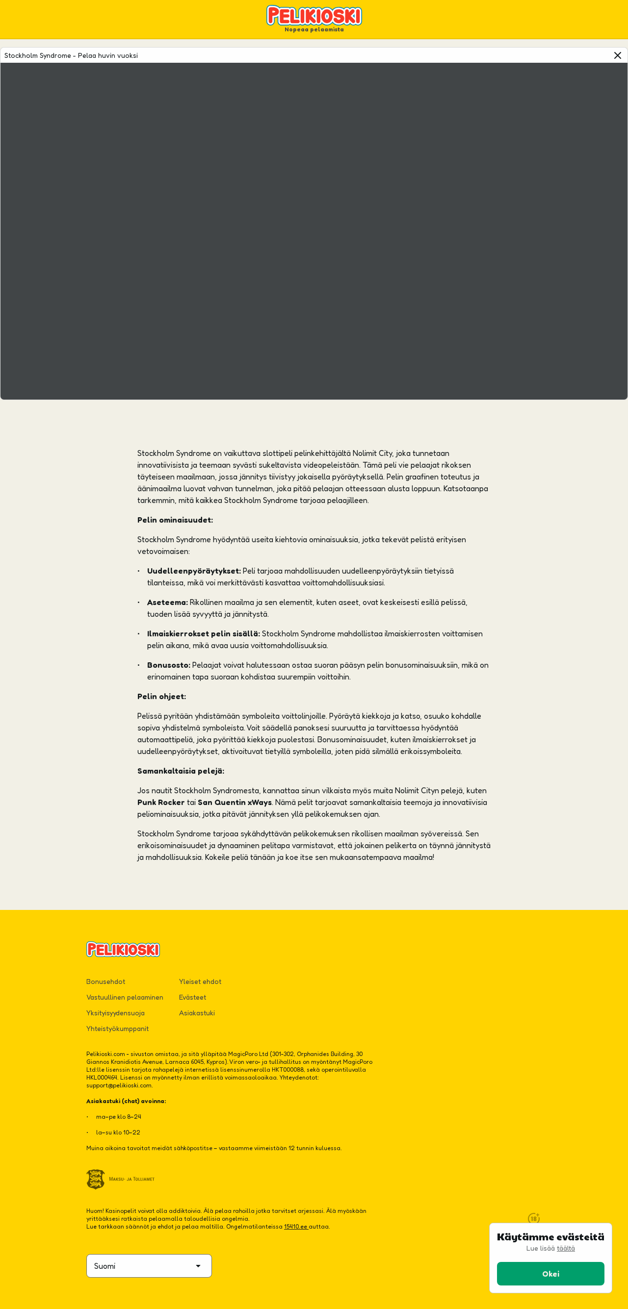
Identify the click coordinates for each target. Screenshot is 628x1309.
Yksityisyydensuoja (115, 1012)
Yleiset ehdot (200, 981)
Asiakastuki (197, 1012)
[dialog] (550, 1258)
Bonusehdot (105, 981)
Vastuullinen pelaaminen (124, 997)
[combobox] (149, 1266)
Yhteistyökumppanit (117, 1028)
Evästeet (192, 997)
